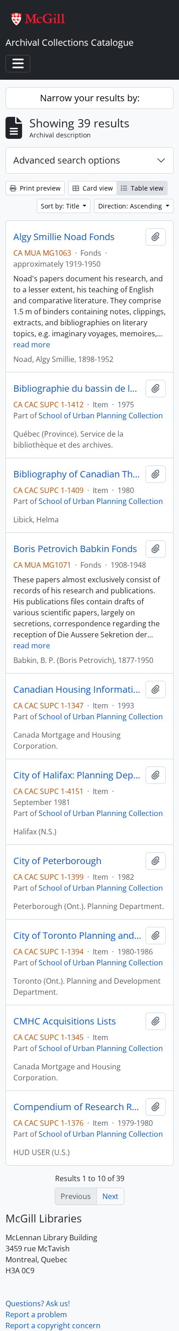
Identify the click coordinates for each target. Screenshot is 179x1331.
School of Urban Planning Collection (101, 416)
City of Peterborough (57, 860)
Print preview (39, 188)
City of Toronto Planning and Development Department (77, 935)
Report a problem (36, 1314)
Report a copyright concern (53, 1325)
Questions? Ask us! (38, 1303)
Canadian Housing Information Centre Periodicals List (77, 689)
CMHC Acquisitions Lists (64, 1021)
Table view (146, 188)
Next (110, 1196)
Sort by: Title (61, 206)
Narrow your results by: (90, 98)
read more (31, 345)
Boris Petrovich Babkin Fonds (75, 548)
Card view (97, 188)
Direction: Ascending (131, 206)
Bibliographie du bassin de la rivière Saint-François (77, 388)
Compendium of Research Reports (77, 1106)
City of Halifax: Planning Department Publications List (77, 775)
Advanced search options (66, 160)
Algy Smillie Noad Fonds (64, 236)
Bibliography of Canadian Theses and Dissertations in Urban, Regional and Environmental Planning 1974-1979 (77, 474)
